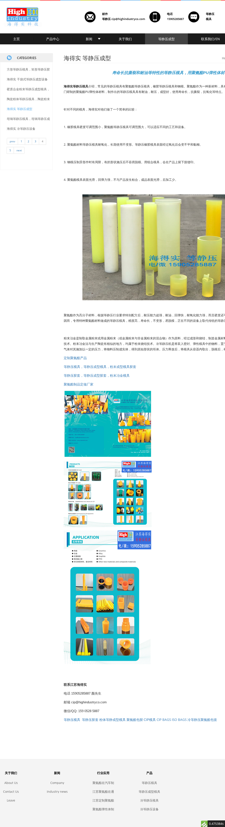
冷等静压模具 (149, 800)
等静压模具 (149, 782)
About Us (11, 782)
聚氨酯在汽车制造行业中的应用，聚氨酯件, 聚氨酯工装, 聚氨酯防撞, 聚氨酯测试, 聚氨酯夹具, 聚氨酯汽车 (103, 782)
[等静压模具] (108, 424)
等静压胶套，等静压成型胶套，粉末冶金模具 (97, 375)
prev (12, 141)
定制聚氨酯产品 (75, 358)
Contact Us (11, 791)
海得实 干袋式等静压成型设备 (27, 79)
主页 (16, 39)
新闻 (89, 39)
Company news (57, 782)
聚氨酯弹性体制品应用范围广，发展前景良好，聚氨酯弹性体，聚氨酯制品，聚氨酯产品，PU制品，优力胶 (103, 809)
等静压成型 (166, 39)
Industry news (57, 791)
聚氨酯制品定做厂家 (78, 384)
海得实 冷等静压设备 (21, 129)
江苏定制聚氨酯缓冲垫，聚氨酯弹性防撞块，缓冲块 (103, 800)
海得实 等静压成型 (19, 109)
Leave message (11, 800)
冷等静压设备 (149, 809)
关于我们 (125, 39)
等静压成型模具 (149, 791)
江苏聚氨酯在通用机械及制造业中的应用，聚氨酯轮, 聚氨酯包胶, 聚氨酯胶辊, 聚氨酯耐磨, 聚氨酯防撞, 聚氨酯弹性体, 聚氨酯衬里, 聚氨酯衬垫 (103, 791)
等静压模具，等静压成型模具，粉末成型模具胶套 (100, 366)
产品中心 (52, 39)
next (19, 150)
